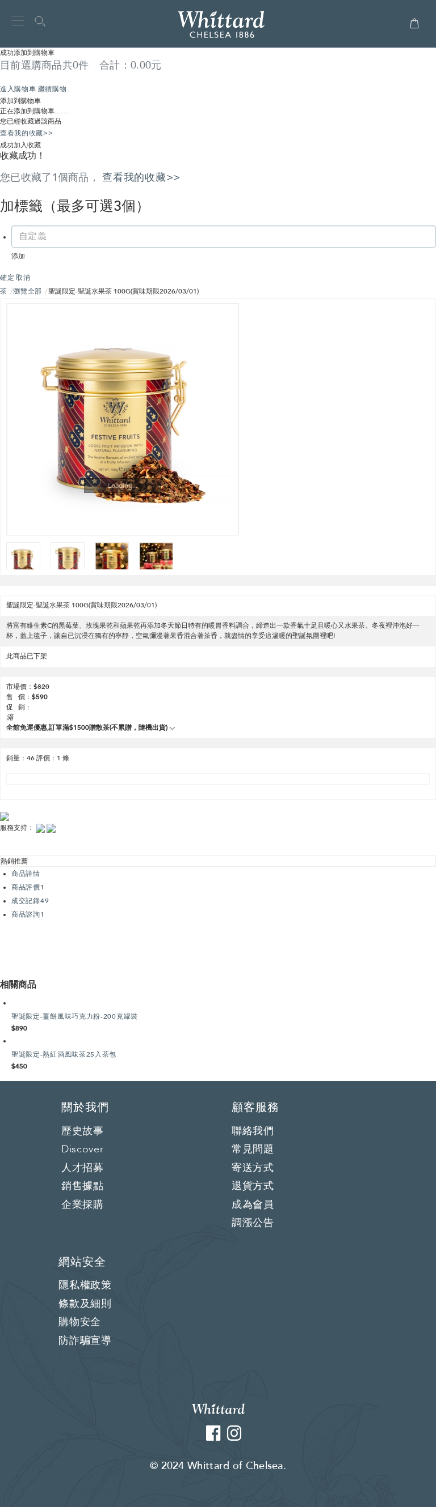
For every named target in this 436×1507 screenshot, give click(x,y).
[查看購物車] (414, 28)
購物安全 (79, 1322)
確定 (7, 278)
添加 (18, 256)
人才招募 (82, 1168)
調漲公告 (253, 1223)
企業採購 (82, 1205)
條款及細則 (85, 1304)
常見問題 (253, 1149)
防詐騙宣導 (85, 1341)
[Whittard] (218, 1408)
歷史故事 (82, 1131)
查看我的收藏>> (26, 133)
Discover (82, 1149)
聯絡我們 (253, 1131)
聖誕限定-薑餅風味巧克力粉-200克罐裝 (74, 1016)
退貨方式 (253, 1186)
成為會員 (253, 1205)
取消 (23, 278)
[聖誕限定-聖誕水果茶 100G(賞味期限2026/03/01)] (122, 420)
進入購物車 (18, 89)
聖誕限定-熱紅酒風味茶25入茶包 (63, 1054)
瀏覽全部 (27, 291)
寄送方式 (253, 1168)
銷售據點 (82, 1186)
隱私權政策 (85, 1285)
